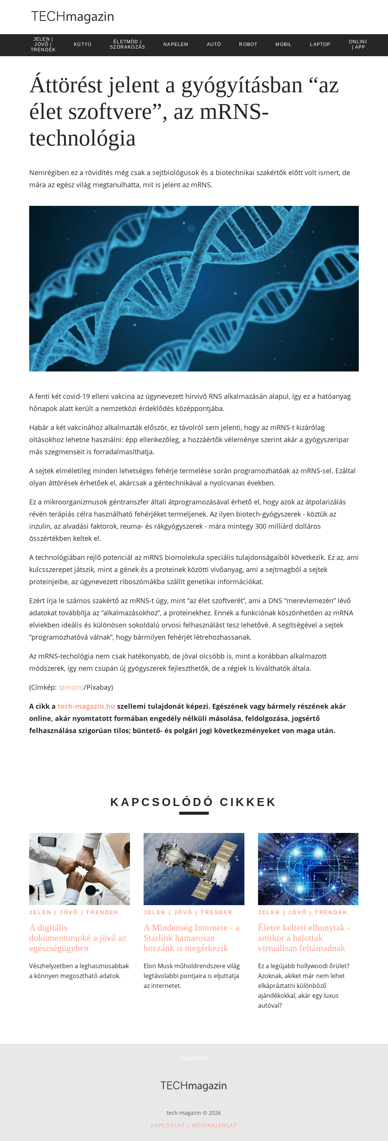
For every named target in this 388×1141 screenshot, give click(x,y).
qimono (71, 687)
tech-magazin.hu (86, 706)
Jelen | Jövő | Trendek (74, 912)
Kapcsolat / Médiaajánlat (194, 1125)
